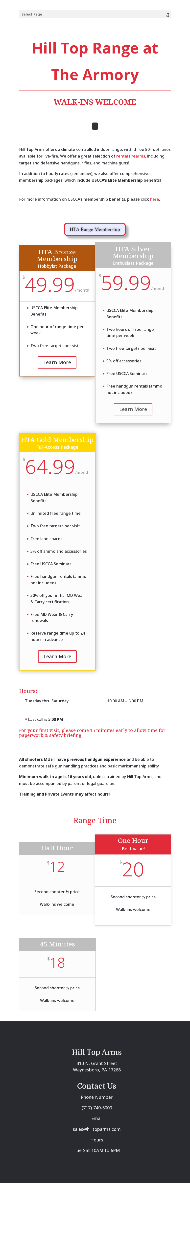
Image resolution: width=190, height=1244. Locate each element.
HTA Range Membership (95, 229)
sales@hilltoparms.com (97, 1129)
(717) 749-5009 (97, 1108)
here (154, 199)
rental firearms (130, 156)
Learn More (57, 362)
